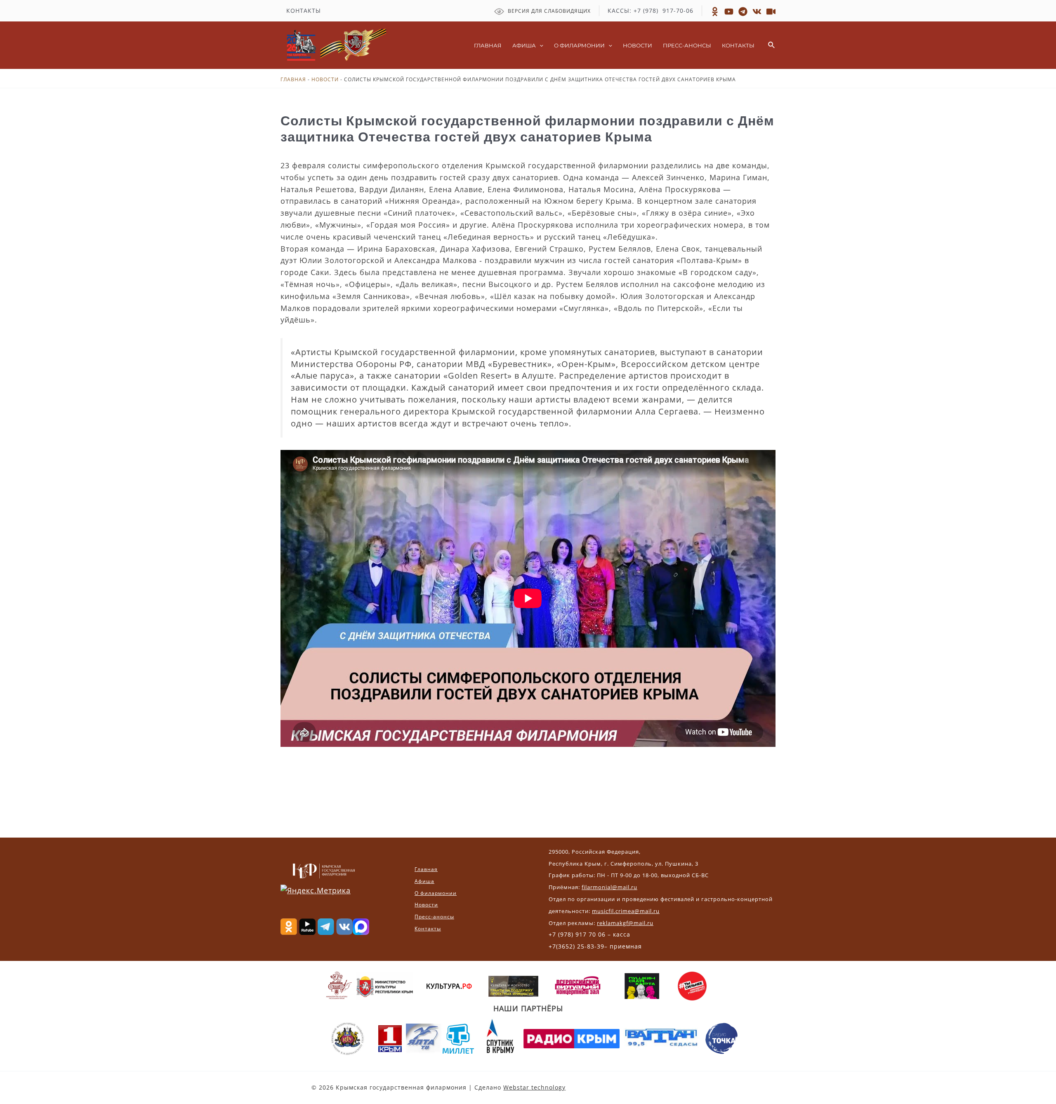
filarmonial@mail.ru (609, 887)
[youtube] (771, 11)
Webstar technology (534, 1087)
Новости (325, 79)
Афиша (424, 881)
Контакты (428, 928)
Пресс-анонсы (434, 916)
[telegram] (742, 11)
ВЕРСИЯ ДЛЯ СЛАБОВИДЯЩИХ (548, 10)
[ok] (714, 11)
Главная (293, 79)
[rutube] (728, 11)
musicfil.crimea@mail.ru (626, 911)
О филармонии (436, 893)
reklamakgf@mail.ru (625, 923)
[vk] (756, 11)
